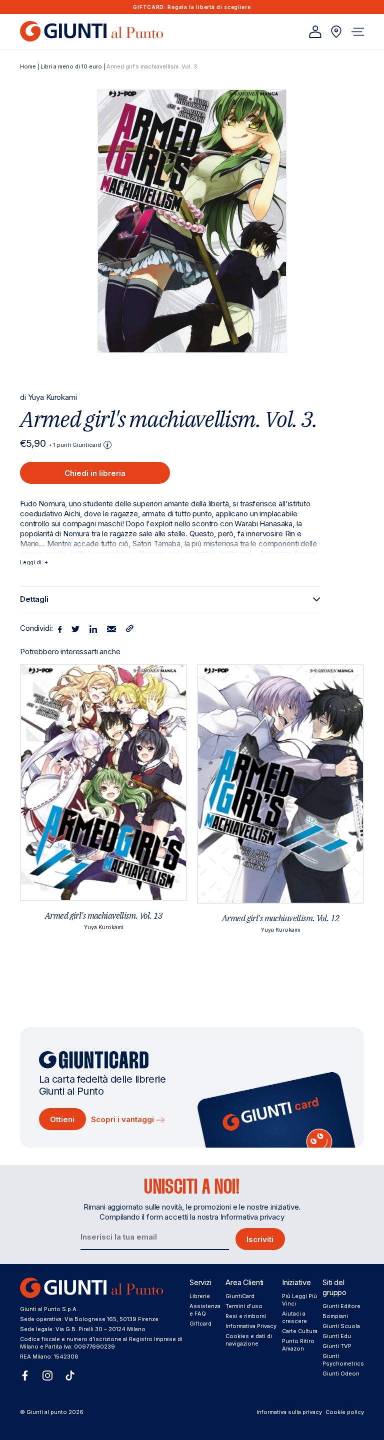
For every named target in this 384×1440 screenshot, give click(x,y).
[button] (358, 31)
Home (28, 66)
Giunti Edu (336, 1336)
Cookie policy (345, 1412)
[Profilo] (315, 31)
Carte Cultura (300, 1331)
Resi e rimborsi (246, 1316)
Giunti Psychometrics (343, 1360)
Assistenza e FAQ (205, 1310)
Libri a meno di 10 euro (71, 66)
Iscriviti (260, 1239)
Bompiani (335, 1316)
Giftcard (201, 1323)
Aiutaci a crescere (294, 1317)
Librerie (200, 1296)
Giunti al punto (46, 1412)
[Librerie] (336, 31)
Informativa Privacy (251, 1326)
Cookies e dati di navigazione (249, 1340)
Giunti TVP (337, 1346)
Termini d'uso (244, 1306)
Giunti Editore (341, 1306)
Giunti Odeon (341, 1373)
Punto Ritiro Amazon (298, 1345)
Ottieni (62, 1119)
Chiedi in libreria (95, 473)
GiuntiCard (240, 1296)
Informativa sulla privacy (289, 1412)
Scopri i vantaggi (123, 1119)
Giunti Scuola (341, 1326)
